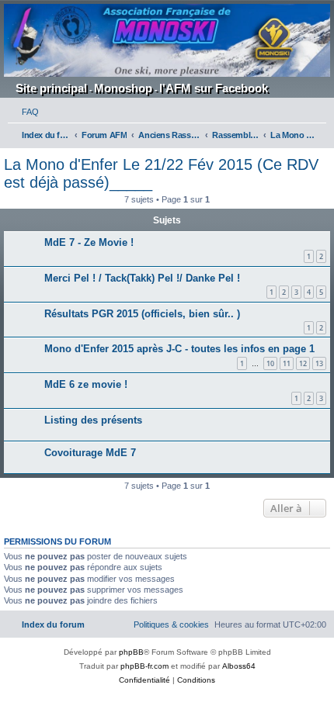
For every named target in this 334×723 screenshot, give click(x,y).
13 (319, 363)
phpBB (131, 652)
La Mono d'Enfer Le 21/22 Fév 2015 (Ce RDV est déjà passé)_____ (161, 173)
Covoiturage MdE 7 (90, 452)
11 (287, 363)
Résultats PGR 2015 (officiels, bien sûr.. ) (142, 314)
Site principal (51, 88)
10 (270, 363)
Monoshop (123, 88)
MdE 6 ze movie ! (85, 384)
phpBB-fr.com (144, 666)
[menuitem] (23, 111)
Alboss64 (239, 666)
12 (303, 363)
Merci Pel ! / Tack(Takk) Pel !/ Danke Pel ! (142, 278)
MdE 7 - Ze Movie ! (89, 242)
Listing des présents (93, 420)
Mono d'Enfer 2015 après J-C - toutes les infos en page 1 (179, 349)
